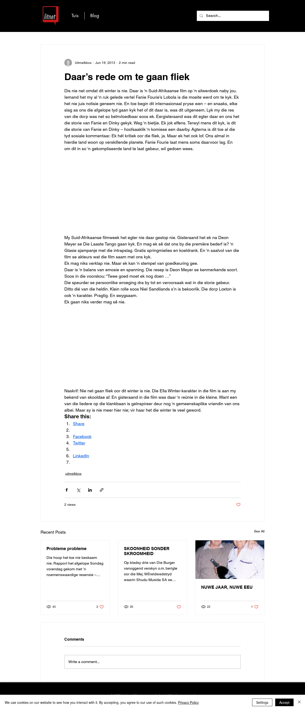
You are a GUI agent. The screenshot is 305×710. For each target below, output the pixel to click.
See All (259, 531)
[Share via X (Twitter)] (78, 490)
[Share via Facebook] (66, 490)
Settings (262, 702)
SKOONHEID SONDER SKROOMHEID (146, 551)
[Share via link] (101, 490)
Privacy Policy (188, 702)
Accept (284, 702)
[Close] (299, 702)
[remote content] (152, 196)
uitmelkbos (73, 473)
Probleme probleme (66, 548)
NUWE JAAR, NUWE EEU (227, 587)
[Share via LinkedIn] (90, 490)
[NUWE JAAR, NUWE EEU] (229, 559)
